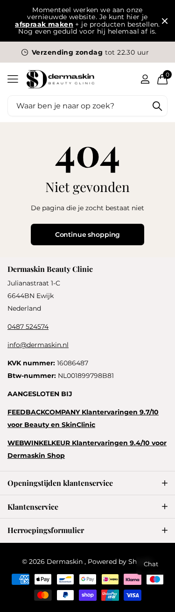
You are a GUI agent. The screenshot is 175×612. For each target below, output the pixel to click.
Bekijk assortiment (12, 79)
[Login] (144, 79)
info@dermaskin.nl (38, 345)
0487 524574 (28, 326)
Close (164, 21)
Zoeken (157, 105)
